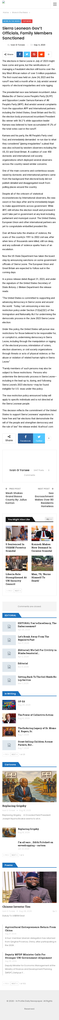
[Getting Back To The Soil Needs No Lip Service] (9, 680)
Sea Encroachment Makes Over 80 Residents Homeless (44, 499)
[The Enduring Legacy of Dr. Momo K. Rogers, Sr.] (9, 732)
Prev (10, 590)
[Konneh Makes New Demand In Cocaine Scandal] (42, 533)
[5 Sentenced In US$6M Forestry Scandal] (17, 533)
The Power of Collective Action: (36, 714)
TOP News (26, 21)
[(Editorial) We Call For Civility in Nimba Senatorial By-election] (9, 654)
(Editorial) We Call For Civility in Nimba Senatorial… (37, 652)
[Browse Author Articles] (29, 459)
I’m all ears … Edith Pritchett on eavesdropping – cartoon (35, 844)
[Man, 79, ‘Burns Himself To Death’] (42, 563)
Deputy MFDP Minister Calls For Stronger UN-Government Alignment (28, 956)
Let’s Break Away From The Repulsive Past (33, 638)
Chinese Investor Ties (16, 906)
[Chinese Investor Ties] (29, 887)
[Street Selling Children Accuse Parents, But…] (9, 745)
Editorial (23, 663)
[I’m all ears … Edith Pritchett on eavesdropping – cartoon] (9, 846)
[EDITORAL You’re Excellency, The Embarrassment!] (9, 627)
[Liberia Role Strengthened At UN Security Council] (17, 563)
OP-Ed (21, 701)
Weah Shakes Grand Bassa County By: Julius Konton (16, 498)
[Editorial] (9, 667)
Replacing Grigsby (14, 805)
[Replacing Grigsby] (29, 786)
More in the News (11, 21)
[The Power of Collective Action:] (9, 718)
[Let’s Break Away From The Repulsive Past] (9, 640)
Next (17, 590)
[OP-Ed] (9, 705)
